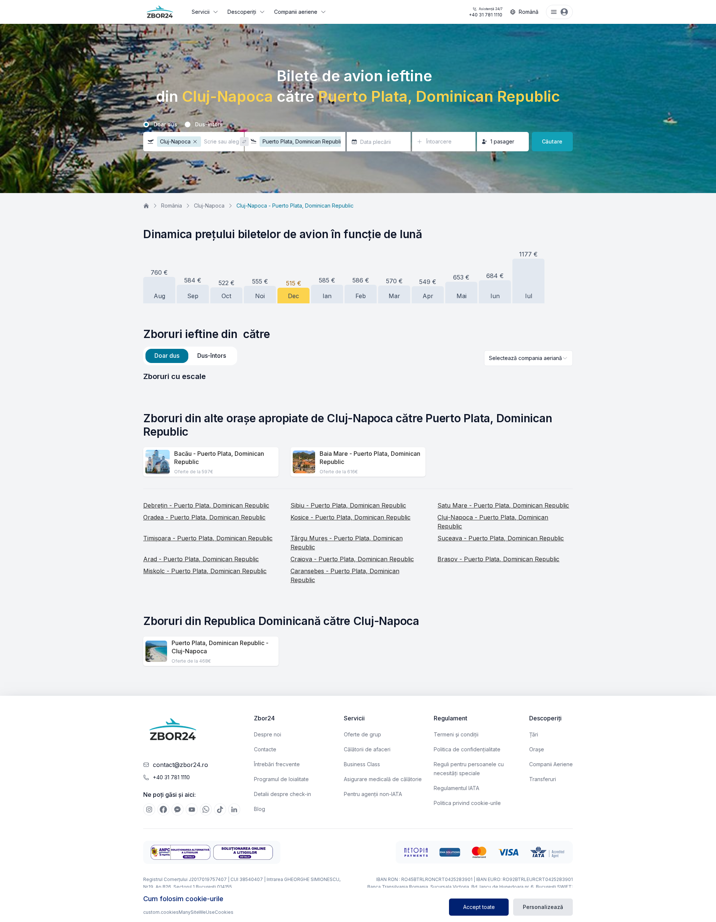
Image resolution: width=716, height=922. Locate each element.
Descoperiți (241, 12)
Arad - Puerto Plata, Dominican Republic (201, 559)
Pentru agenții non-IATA (373, 794)
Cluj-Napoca (209, 205)
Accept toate (479, 907)
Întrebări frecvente (277, 764)
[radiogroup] (358, 124)
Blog (259, 809)
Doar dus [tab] (166, 355)
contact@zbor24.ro (180, 764)
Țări (533, 734)
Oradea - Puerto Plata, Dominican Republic (204, 517)
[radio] (146, 124)
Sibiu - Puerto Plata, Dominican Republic (348, 505)
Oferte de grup (362, 734)
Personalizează (543, 907)
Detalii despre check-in (282, 794)
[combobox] (528, 358)
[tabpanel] (358, 376)
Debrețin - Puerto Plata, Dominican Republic (206, 505)
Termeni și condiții (456, 734)
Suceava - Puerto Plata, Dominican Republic (500, 538)
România (171, 205)
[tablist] (190, 356)
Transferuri (542, 779)
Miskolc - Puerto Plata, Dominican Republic (205, 571)
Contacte (265, 749)
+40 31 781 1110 (485, 12)
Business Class (362, 764)
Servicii (201, 12)
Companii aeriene (295, 12)
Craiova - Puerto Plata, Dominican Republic (352, 559)
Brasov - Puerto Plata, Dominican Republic (498, 559)
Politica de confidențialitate (467, 749)
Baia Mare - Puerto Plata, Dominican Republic (370, 457)
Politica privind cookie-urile (467, 803)
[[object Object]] (149, 809)
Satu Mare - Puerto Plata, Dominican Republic (503, 505)
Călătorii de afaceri (367, 749)
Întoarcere (439, 141)
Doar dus (165, 124)
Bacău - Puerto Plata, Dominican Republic (219, 457)
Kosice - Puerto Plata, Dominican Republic (351, 517)
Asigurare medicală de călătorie (383, 779)
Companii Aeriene (551, 764)
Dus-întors (209, 124)
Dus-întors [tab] (211, 355)
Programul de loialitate (281, 779)
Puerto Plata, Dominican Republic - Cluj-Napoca (220, 647)
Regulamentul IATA (456, 788)
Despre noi (267, 734)
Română (528, 12)
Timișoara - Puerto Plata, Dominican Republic (208, 538)
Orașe (536, 749)
